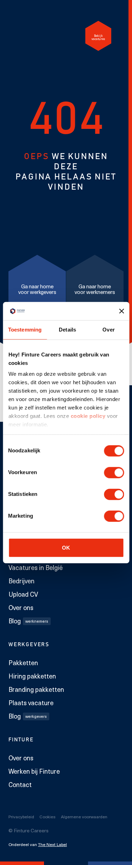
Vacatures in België (35, 567)
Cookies (47, 816)
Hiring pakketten (32, 676)
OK (66, 547)
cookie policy (87, 416)
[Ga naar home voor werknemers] (95, 288)
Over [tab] (108, 330)
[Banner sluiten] (121, 311)
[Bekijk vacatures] (98, 36)
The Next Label (52, 844)
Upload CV (23, 594)
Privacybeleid (21, 816)
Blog (28, 621)
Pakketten (23, 663)
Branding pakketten (36, 689)
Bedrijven (21, 581)
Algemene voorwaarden (84, 816)
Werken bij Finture (34, 771)
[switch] (114, 472)
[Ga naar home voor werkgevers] (37, 288)
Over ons (20, 607)
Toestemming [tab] (25, 330)
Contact (20, 784)
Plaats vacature (31, 703)
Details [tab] (67, 330)
